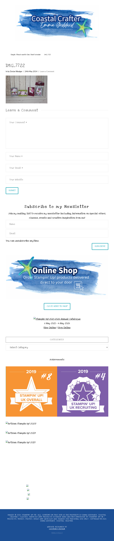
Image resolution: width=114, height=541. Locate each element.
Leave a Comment (47, 71)
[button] (57, 47)
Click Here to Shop (57, 306)
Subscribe (100, 246)
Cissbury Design (57, 529)
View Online (50, 327)
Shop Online (64, 327)
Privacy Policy (57, 533)
